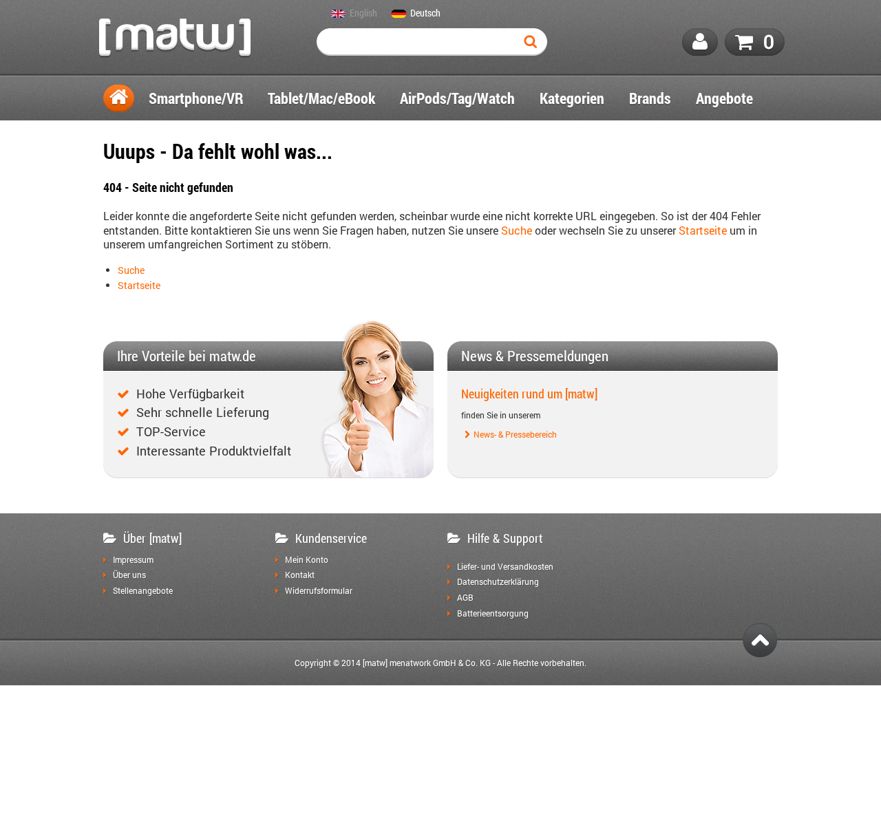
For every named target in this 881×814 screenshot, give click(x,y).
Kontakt (300, 575)
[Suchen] (533, 42)
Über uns (129, 575)
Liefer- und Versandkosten (505, 567)
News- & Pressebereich (515, 435)
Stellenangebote (143, 591)
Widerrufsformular (318, 591)
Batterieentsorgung (493, 614)
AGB (465, 598)
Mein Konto (306, 560)
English (363, 14)
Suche (516, 230)
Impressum (133, 560)
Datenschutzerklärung (498, 582)
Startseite (703, 230)
